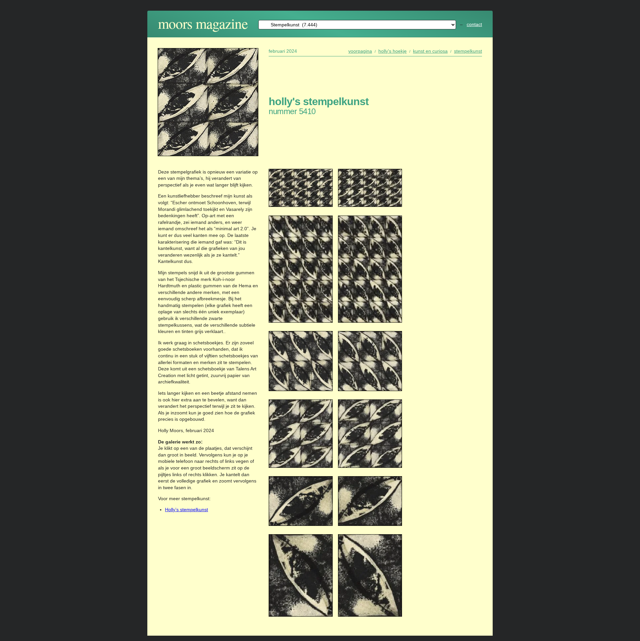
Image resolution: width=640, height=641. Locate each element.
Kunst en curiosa (430, 51)
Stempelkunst (468, 51)
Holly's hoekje (392, 51)
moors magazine (203, 23)
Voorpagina (360, 51)
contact (474, 24)
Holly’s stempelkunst (186, 509)
